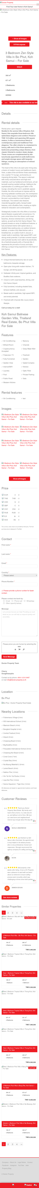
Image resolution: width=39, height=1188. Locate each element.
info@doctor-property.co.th (16, 680)
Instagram (13, 1165)
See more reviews (10, 897)
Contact (29, 1162)
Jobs (27, 1165)
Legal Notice (22, 1162)
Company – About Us (9, 1162)
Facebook (5, 1165)
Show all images (19, 479)
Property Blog (6, 1168)
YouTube (21, 1165)
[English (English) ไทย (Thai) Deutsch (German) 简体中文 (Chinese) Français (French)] (35, 1185)
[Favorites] (3, 1185)
